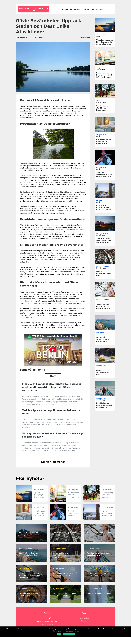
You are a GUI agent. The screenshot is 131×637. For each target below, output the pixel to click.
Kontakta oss (98, 9)
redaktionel (85, 38)
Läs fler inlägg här (53, 461)
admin (98, 36)
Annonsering (66, 9)
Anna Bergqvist (101, 69)
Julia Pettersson (38, 38)
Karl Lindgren (101, 102)
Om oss (77, 9)
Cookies (86, 9)
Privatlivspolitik (69, 634)
